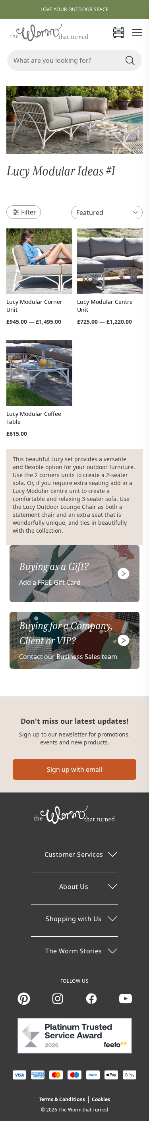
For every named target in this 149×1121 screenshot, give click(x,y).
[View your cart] (118, 32)
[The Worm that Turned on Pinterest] (23, 998)
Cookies (101, 1099)
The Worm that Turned (83, 1109)
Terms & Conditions (62, 1099)
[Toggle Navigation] (137, 32)
